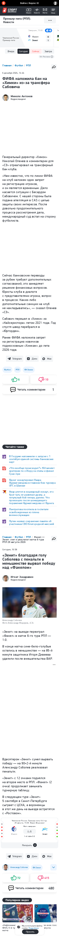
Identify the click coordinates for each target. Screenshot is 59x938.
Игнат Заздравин (22, 576)
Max (49, 358)
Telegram (17, 358)
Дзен (34, 358)
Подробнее (34, 928)
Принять (30, 931)
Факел (14, 834)
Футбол (19, 65)
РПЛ (28, 65)
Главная (7, 65)
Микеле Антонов (22, 96)
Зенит (45, 834)
